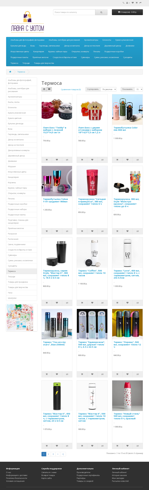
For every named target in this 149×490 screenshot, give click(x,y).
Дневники (130, 45)
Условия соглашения (15, 481)
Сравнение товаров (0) (71, 89)
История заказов (119, 475)
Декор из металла (72, 45)
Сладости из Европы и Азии (65, 57)
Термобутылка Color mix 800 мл (126, 128)
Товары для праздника (18, 282)
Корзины (12, 182)
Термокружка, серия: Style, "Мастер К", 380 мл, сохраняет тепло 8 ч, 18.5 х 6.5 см (56, 274)
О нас (8, 472)
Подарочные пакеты (19, 57)
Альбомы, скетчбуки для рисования (64, 40)
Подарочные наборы (17, 209)
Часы (10, 292)
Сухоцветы (127, 57)
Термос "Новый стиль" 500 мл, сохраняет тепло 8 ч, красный (127, 416)
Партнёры (81, 478)
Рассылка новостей (120, 481)
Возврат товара (48, 475)
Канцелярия (38, 51)
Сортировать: (93, 89)
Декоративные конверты (19, 150)
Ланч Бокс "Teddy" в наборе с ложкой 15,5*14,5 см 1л (54, 130)
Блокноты (107, 40)
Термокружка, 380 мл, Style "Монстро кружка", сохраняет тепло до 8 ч (126, 203)
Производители (83, 472)
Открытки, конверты (80, 51)
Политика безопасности (16, 478)
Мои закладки (118, 478)
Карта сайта (46, 478)
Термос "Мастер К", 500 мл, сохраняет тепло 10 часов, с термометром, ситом (91, 417)
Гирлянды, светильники (49, 45)
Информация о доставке (16, 475)
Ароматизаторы (91, 40)
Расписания (13, 239)
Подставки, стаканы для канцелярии (18, 221)
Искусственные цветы (20, 51)
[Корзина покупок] (137, 3)
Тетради (26, 63)
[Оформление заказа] (140, 3)
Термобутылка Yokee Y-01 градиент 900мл (55, 200)
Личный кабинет (119, 472)
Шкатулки (12, 298)
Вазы (32, 45)
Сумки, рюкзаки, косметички (106, 57)
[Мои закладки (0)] (133, 3)
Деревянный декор (112, 45)
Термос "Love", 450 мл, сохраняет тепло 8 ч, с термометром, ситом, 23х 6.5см (127, 274)
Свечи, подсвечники (16, 244)
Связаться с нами (48, 472)
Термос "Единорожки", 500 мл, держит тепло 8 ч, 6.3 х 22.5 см (91, 344)
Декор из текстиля (92, 45)
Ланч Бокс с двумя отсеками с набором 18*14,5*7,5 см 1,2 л (90, 130)
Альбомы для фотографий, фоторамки (27, 40)
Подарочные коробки (114, 51)
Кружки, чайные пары (57, 51)
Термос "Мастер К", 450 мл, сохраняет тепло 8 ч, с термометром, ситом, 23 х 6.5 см (56, 417)
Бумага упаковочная (124, 40)
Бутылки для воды (18, 45)
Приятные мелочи (40, 57)
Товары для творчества (44, 63)
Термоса (14, 63)
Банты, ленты (13, 102)
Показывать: (127, 89)
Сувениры (85, 57)
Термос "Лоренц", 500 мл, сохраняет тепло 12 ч (127, 344)
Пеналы (96, 51)
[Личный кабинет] (128, 3)
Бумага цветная (14, 118)
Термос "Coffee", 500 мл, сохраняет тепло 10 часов (91, 273)
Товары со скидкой (85, 481)
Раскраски (12, 233)
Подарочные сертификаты (88, 475)
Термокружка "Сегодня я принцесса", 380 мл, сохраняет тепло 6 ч (92, 201)
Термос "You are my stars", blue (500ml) (54, 343)
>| (63, 454)
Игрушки (12, 166)
